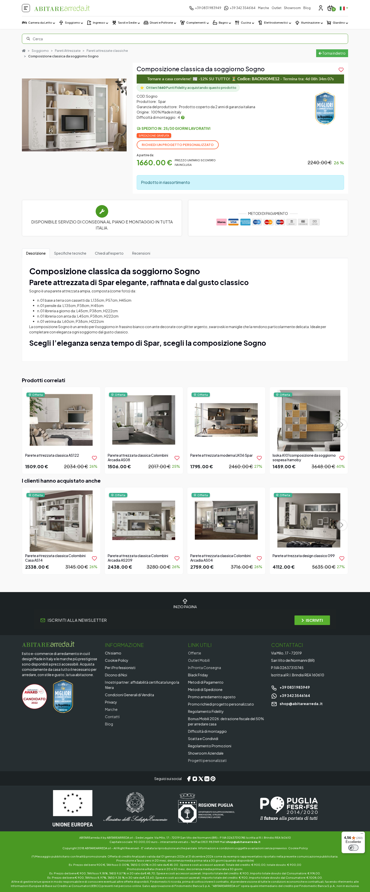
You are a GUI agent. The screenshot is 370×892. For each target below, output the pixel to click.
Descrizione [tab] (36, 253)
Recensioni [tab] (141, 253)
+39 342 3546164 (294, 695)
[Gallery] (74, 115)
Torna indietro (334, 53)
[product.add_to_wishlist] (94, 457)
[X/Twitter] (201, 778)
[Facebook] (189, 778)
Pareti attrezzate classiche (107, 51)
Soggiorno (40, 51)
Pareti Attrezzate (68, 51)
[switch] (353, 848)
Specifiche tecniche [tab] (70, 253)
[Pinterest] (213, 778)
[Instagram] (195, 778)
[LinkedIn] (207, 778)
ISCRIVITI (314, 620)
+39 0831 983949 (294, 687)
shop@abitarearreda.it (301, 703)
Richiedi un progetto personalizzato (178, 145)
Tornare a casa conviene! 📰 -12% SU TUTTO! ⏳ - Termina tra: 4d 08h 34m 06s (240, 79)
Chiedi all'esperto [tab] (109, 253)
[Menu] (362, 835)
